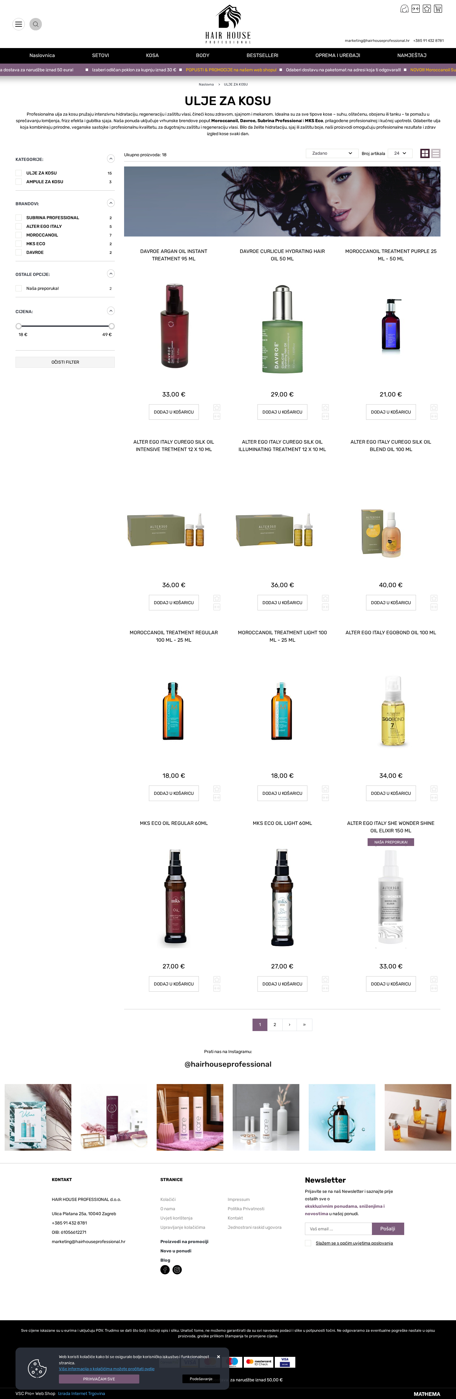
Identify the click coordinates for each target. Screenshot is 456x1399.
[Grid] (425, 153)
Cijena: (24, 311)
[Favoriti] (427, 9)
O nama (167, 1208)
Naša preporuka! (69, 288)
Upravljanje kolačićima (182, 1227)
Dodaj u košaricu (174, 412)
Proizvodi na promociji (184, 1241)
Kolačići (168, 1199)
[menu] (18, 24)
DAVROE (69, 252)
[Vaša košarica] (438, 9)
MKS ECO (69, 243)
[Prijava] (404, 9)
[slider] (19, 326)
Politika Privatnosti (246, 1208)
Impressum (239, 1199)
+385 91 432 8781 (428, 40)
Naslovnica (22, 44)
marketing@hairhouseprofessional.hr (377, 40)
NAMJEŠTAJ (412, 55)
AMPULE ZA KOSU (69, 181)
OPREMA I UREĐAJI (337, 55)
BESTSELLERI (262, 55)
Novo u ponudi (175, 1251)
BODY (202, 55)
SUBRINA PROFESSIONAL (69, 217)
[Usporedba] (416, 9)
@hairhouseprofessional (228, 1064)
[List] (435, 153)
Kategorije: (29, 159)
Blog (165, 1260)
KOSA (152, 55)
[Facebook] (165, 1269)
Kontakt (235, 1218)
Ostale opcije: (33, 274)
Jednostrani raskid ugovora (255, 1227)
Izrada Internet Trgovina (81, 1393)
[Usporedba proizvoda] (216, 416)
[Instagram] (177, 1269)
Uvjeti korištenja (176, 1218)
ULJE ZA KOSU (69, 173)
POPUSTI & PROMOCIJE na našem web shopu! (214, 70)
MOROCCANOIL (69, 235)
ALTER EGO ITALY (69, 226)
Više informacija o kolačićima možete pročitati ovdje (106, 1368)
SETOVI (100, 55)
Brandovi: (27, 203)
